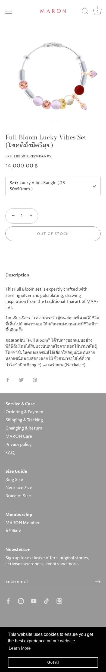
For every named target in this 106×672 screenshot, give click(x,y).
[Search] (85, 12)
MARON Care (18, 436)
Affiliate (13, 531)
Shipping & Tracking (24, 420)
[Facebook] (8, 601)
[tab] (20, 275)
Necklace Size (18, 488)
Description (17, 275)
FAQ (9, 453)
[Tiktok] (46, 601)
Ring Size (14, 480)
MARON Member (22, 523)
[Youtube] (33, 601)
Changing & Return (23, 428)
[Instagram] (21, 601)
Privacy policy (18, 444)
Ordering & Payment (25, 412)
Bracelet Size (18, 496)
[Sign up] (98, 581)
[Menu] (9, 11)
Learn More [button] (20, 648)
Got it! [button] (53, 662)
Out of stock (53, 233)
